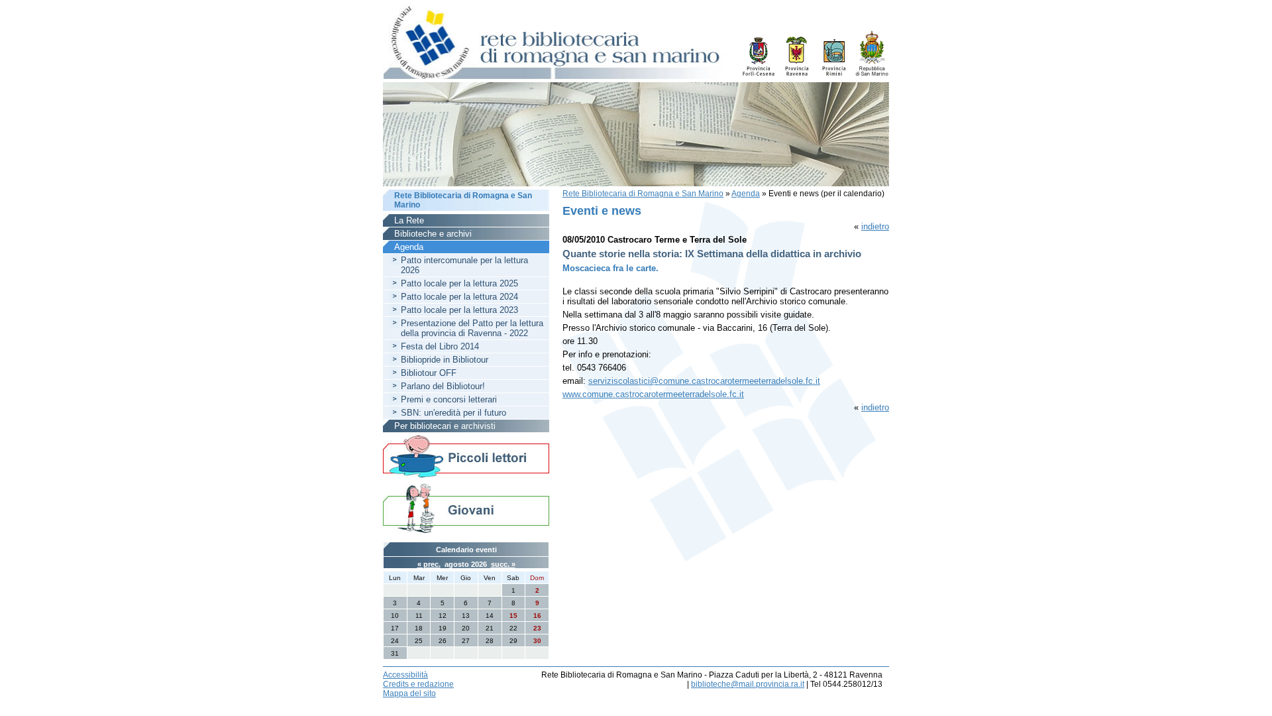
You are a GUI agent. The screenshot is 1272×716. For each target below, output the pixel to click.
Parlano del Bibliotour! (443, 386)
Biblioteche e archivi (433, 234)
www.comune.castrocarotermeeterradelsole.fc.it (653, 394)
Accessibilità (405, 675)
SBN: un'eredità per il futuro (453, 413)
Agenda (745, 194)
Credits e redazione (418, 684)
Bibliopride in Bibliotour (444, 360)
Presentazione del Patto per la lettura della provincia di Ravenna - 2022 (472, 328)
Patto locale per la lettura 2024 (459, 297)
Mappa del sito (409, 693)
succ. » (503, 564)
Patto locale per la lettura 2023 (459, 310)
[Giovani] (466, 507)
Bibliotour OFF (428, 373)
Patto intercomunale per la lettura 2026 (464, 265)
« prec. (429, 564)
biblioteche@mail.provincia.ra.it (747, 684)
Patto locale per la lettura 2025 (459, 283)
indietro (875, 226)
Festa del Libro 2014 (440, 346)
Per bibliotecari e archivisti (445, 426)
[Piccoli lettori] (466, 457)
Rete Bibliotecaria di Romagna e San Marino (642, 194)
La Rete (409, 220)
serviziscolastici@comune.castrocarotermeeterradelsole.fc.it (704, 381)
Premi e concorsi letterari (449, 399)
